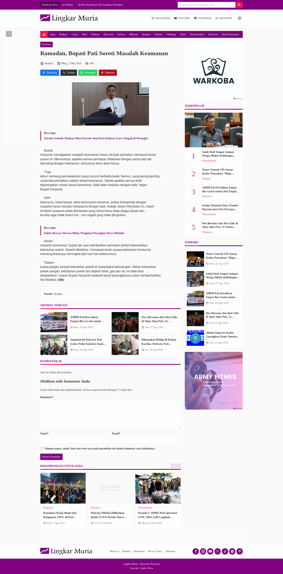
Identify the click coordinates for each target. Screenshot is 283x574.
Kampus (146, 34)
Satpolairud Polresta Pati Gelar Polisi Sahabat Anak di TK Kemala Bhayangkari (88, 343)
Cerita (75, 34)
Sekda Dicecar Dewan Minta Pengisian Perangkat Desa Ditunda (84, 233)
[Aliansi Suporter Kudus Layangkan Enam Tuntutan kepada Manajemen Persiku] (195, 338)
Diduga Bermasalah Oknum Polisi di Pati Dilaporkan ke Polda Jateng (176, 517)
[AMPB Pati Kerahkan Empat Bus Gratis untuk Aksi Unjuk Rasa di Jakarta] (53, 322)
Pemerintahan (197, 34)
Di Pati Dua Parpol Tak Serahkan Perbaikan (84, 4)
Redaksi (126, 551)
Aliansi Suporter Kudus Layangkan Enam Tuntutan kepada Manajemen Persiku (222, 337)
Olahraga (171, 34)
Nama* (44, 433)
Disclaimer (139, 551)
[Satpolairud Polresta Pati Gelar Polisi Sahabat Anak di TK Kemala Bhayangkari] (53, 345)
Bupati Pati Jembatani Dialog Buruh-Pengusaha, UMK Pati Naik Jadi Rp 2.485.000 (129, 517)
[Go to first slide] (179, 466)
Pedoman (170, 551)
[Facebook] (196, 551)
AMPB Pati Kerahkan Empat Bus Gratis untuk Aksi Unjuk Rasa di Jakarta (87, 321)
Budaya (63, 34)
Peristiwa (213, 34)
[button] (239, 5)
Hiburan (134, 34)
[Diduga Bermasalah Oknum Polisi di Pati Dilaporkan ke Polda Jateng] (178, 488)
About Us (114, 551)
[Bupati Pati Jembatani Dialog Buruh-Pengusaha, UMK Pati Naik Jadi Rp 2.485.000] (131, 488)
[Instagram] (203, 551)
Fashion (121, 34)
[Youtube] (210, 551)
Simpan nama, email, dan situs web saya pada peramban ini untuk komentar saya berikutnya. (100, 448)
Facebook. (205, 18)
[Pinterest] (239, 551)
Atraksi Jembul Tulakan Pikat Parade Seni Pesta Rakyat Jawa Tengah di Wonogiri (96, 138)
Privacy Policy (155, 551)
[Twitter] (217, 551)
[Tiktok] (225, 551)
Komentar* (47, 397)
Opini (183, 34)
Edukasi (95, 34)
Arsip (52, 34)
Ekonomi (108, 34)
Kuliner (158, 34)
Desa (84, 34)
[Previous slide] (173, 466)
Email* (116, 433)
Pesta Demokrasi (230, 34)
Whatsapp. (225, 18)
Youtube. (184, 18)
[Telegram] (232, 551)
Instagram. (162, 18)
